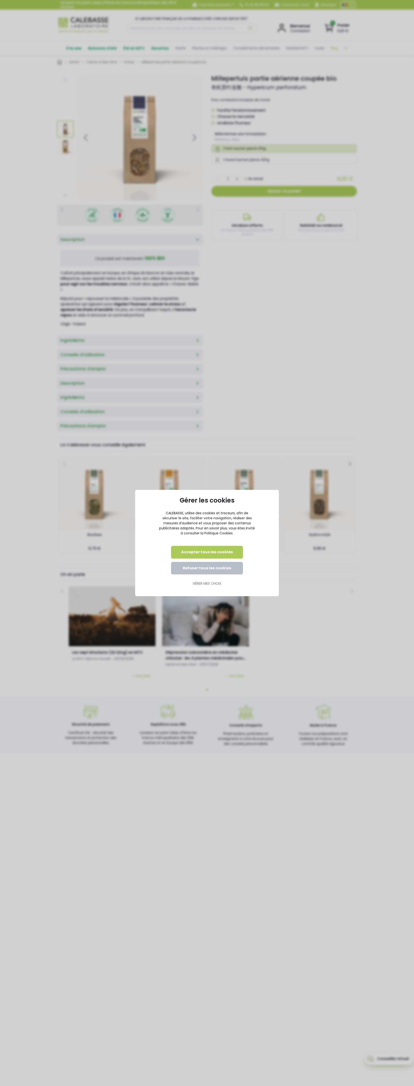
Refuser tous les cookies (207, 568)
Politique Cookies (218, 533)
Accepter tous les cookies (207, 552)
